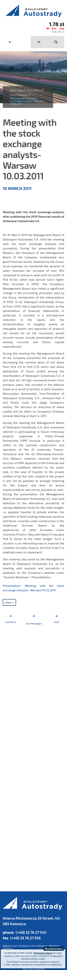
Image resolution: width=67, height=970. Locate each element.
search (55, 42)
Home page (16, 90)
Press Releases (19, 94)
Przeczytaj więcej (43, 953)
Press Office (34, 90)
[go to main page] (33, 11)
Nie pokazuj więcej (53, 948)
